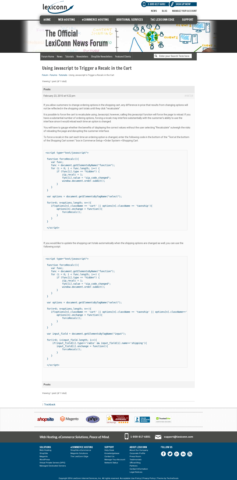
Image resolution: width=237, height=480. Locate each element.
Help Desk (109, 450)
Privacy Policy (148, 478)
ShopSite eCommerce (80, 450)
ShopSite (44, 453)
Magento (44, 456)
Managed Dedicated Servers (53, 466)
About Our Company (139, 450)
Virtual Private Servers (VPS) (52, 463)
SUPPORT (187, 19)
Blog (164, 11)
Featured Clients (123, 56)
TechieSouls (172, 478)
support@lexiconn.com (178, 436)
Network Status (111, 463)
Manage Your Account (184, 11)
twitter (170, 454)
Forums (53, 75)
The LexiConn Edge (79, 456)
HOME (47, 19)
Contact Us (109, 456)
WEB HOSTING (66, 19)
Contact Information (139, 469)
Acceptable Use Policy (130, 478)
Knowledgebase (111, 453)
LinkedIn (183, 454)
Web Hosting (45, 450)
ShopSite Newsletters (101, 56)
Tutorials (69, 56)
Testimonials (135, 459)
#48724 (188, 95)
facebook (163, 454)
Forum (45, 75)
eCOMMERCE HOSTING (95, 19)
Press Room (135, 456)
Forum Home (47, 56)
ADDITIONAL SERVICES (129, 19)
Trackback (49, 404)
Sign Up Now (183, 4)
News (154, 11)
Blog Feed (189, 454)
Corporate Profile (137, 453)
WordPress (45, 459)
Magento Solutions (79, 453)
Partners (133, 466)
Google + (176, 454)
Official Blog (135, 463)
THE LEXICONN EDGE (162, 19)
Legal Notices (136, 472)
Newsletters (82, 56)
